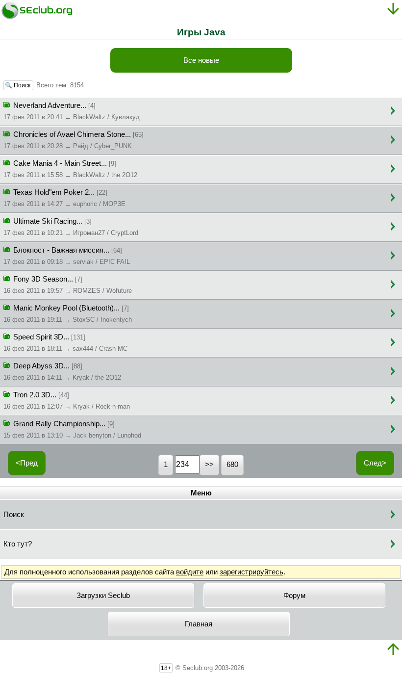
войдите (189, 572)
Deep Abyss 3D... (62, 371)
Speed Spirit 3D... (65, 342)
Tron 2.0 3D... (66, 400)
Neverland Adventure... (71, 111)
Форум (294, 595)
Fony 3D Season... (67, 284)
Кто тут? (17, 544)
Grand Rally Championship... (72, 429)
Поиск (13, 514)
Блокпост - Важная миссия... (66, 255)
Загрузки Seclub (103, 595)
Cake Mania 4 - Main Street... (70, 169)
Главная (198, 624)
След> (375, 463)
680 (232, 464)
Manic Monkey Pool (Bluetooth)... (67, 313)
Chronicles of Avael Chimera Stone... (73, 140)
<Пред (27, 463)
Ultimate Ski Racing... (70, 226)
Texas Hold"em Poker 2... (64, 197)
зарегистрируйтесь (251, 572)
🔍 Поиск (18, 85)
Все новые (201, 60)
